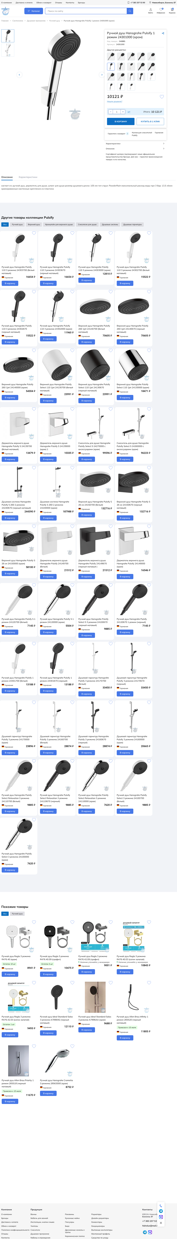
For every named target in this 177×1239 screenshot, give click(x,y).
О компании (6, 2)
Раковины (69, 1214)
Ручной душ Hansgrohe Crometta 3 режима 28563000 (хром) (56, 1082)
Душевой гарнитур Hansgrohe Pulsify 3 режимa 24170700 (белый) (93, 680)
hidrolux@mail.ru (150, 1225)
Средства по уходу (99, 1238)
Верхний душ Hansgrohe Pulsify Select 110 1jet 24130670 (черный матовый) (94, 387)
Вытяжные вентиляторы (101, 1230)
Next (101, 74)
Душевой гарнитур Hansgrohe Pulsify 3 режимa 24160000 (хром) (132, 739)
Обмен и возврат (43, 2)
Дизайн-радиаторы (100, 1218)
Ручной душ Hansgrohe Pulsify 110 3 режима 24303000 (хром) (94, 268)
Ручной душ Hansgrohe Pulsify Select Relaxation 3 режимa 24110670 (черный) (55, 798)
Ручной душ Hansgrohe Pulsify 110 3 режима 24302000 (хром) (56, 327)
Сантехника (17, 21)
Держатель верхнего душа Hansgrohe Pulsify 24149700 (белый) (54, 563)
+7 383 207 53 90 (151, 1221)
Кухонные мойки (72, 1218)
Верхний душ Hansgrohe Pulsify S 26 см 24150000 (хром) (18, 562)
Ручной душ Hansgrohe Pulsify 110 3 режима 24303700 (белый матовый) (18, 270)
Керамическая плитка (75, 1236)
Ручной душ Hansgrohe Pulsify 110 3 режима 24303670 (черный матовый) (55, 270)
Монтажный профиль (100, 1234)
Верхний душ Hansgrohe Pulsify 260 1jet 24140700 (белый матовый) (94, 328)
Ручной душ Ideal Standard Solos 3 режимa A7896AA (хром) (94, 1018)
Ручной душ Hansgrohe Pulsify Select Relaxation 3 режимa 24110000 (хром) (93, 798)
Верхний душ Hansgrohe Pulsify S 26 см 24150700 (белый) (95, 503)
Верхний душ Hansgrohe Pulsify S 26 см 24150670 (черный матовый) (133, 504)
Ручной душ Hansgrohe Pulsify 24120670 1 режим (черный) (132, 620)
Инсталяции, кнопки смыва (42, 1222)
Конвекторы (96, 1222)
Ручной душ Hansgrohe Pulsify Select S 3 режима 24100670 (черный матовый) (93, 622)
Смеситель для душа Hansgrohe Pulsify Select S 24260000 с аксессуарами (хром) (133, 446)
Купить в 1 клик (150, 121)
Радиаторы (96, 1214)
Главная (5, 21)
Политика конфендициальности (15, 1230)
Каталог (36, 11)
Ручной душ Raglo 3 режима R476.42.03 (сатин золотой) (16, 1018)
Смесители (35, 1230)
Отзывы (58, 2)
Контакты (70, 2)
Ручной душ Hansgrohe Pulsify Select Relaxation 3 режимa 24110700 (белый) (17, 798)
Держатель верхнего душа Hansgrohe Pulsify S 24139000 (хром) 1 (55, 446)
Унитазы (34, 1226)
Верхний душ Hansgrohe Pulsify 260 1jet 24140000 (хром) (17, 386)
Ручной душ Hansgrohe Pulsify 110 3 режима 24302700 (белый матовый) (133, 270)
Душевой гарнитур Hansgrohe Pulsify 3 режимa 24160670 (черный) (93, 739)
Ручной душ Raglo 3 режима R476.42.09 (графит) (92, 958)
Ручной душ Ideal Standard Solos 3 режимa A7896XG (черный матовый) (56, 1019)
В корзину (121, 121)
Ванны (33, 1214)
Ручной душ (54, 21)
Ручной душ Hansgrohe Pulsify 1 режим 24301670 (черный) (56, 679)
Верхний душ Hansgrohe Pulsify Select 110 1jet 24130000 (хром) (133, 386)
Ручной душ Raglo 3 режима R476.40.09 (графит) (54, 958)
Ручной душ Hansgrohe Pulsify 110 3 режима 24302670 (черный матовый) (17, 328)
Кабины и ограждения (40, 1238)
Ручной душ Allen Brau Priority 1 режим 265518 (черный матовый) (18, 1083)
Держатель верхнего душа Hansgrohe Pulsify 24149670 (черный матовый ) (92, 563)
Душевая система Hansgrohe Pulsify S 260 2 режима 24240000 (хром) (54, 504)
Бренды (81, 2)
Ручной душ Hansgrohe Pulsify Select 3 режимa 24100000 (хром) (17, 856)
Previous (19, 74)
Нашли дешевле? (114, 101)
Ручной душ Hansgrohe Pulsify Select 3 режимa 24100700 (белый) (132, 798)
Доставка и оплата (24, 2)
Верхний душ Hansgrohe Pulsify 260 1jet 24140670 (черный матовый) (132, 328)
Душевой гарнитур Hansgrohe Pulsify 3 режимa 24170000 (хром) (17, 739)
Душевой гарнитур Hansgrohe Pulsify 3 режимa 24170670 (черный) (132, 680)
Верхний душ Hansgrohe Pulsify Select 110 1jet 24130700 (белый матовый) (56, 387)
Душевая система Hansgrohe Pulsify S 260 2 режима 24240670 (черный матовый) (16, 504)
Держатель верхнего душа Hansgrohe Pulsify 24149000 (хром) (131, 563)
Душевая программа (36, 21)
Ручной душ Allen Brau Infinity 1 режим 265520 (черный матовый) (132, 1019)
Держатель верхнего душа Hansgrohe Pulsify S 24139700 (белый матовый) (17, 446)
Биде (67, 1226)
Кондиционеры (98, 1226)
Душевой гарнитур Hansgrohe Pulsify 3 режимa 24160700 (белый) (55, 739)
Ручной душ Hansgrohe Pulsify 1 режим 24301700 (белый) (18, 679)
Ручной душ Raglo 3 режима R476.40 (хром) (16, 958)
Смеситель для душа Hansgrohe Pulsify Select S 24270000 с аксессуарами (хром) (94, 446)
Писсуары (69, 1222)
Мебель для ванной (39, 1218)
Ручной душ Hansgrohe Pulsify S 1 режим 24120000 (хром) (57, 620)
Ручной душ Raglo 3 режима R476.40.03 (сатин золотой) (131, 958)
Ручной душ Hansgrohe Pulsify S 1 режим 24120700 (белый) (18, 620)
